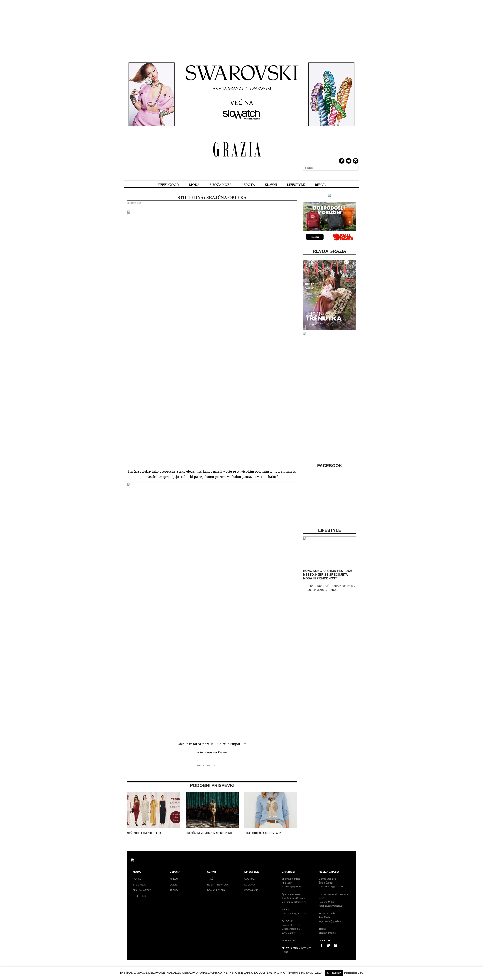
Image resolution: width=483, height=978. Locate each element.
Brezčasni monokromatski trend (209, 833)
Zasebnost (288, 940)
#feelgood (168, 184)
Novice (137, 879)
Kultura (249, 884)
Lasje (173, 884)
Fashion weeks (142, 890)
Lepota (248, 184)
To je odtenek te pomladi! (262, 833)
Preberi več (353, 972)
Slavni (271, 184)
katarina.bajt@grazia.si (330, 906)
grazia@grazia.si (327, 933)
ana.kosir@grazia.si (292, 886)
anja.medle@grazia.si (330, 921)
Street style (141, 896)
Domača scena (216, 890)
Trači (210, 879)
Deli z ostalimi (206, 765)
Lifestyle (296, 184)
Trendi (174, 890)
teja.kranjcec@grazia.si (294, 902)
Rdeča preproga (217, 884)
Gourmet (250, 879)
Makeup (174, 879)
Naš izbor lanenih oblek (144, 833)
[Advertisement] (241, 28)
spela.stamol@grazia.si (294, 913)
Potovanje (251, 890)
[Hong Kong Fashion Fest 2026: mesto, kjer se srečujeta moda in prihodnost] (329, 539)
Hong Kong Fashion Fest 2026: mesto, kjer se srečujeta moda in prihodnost (328, 574)
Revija (320, 184)
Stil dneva (139, 884)
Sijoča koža (220, 184)
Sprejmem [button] (334, 972)
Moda (194, 184)
